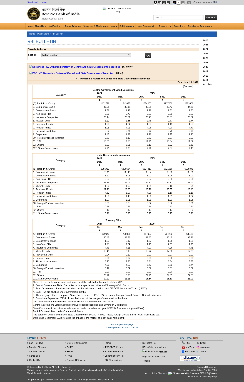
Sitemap (201, 367)
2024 (205, 49)
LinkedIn (204, 351)
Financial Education (76, 360)
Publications (43, 34)
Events (70, 351)
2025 (205, 44)
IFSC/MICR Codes (114, 347)
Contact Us (34, 360)
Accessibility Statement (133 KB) (177, 373)
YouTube (190, 347)
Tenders (146, 361)
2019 (205, 71)
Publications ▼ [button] (127, 26)
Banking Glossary (37, 347)
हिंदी (215, 2)
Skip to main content (37, 2)
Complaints (34, 356)
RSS (188, 343)
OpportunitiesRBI (114, 356)
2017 (205, 80)
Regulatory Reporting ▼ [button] (200, 26)
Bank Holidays (36, 343)
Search (210, 17)
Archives (207, 84)
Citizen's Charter (37, 351)
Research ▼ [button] (165, 26)
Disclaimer (211, 367)
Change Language (202, 2)
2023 (205, 53)
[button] (155, 2)
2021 (205, 62)
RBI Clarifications (113, 360)
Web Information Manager (40, 373)
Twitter (203, 343)
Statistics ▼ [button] (180, 26)
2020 (205, 67)
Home (30, 26)
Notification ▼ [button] (56, 26)
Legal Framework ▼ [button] (147, 26)
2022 (205, 58)
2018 (205, 76)
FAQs (69, 356)
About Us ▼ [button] (41, 26)
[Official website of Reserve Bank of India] (54, 13)
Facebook (190, 351)
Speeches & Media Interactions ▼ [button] (100, 26)
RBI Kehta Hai (149, 343)
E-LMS (70, 347)
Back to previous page (122, 324)
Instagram (205, 347)
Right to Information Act (153, 356)
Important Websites (114, 351)
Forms (108, 343)
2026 (205, 40)
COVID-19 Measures (77, 343)
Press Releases (73, 26)
